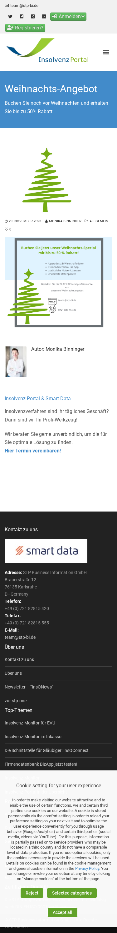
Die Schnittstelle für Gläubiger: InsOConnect (47, 750)
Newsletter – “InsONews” (29, 686)
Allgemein (99, 221)
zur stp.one (16, 700)
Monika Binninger (65, 221)
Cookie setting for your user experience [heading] (58, 786)
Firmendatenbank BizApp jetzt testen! (41, 764)
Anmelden (70, 16)
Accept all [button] (62, 912)
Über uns (13, 673)
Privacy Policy (87, 868)
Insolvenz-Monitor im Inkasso (33, 736)
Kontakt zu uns (19, 659)
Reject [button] (32, 892)
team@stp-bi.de (24, 5)
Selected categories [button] (72, 892)
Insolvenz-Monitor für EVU (30, 722)
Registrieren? (29, 28)
